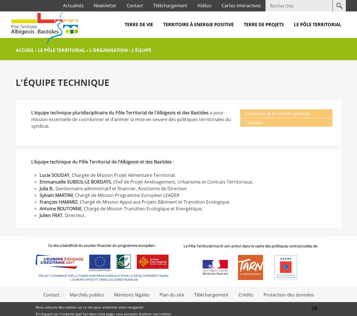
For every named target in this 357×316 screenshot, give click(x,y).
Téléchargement (170, 6)
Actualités (73, 6)
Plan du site (172, 295)
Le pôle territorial (317, 24)
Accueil (25, 50)
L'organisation (108, 50)
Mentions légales (131, 295)
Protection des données (289, 295)
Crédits (246, 295)
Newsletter (105, 6)
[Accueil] (44, 27)
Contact (135, 6)
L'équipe (253, 122)
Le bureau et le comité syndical (277, 113)
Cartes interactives (241, 6)
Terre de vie (139, 24)
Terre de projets (264, 24)
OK (315, 308)
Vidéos (204, 6)
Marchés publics (87, 295)
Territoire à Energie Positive (198, 24)
